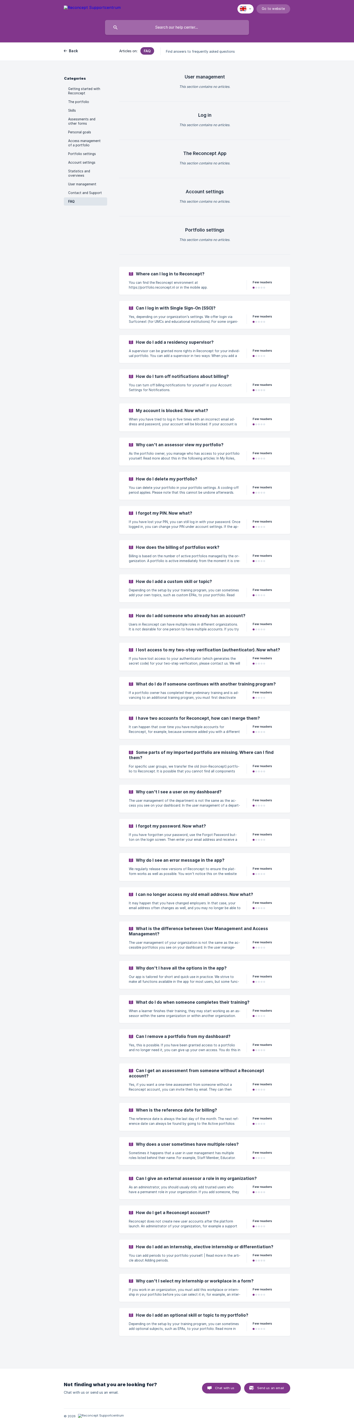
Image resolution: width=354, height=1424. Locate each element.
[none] (92, 8)
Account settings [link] (81, 162)
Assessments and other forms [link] (81, 121)
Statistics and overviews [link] (79, 173)
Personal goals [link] (79, 132)
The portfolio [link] (78, 102)
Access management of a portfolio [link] (84, 143)
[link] (204, 281)
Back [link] (73, 51)
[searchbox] (177, 27)
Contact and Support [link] (85, 193)
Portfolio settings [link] (82, 154)
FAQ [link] (71, 201)
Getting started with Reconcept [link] (84, 91)
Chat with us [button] (225, 1388)
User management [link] (82, 184)
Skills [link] (72, 110)
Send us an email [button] (270, 1388)
